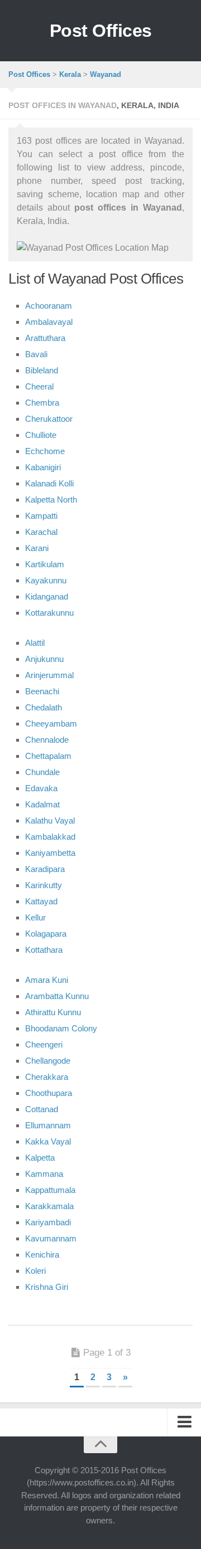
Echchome (45, 451)
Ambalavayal (49, 322)
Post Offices (101, 31)
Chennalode (47, 739)
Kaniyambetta (50, 853)
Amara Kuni (46, 980)
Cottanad (41, 1109)
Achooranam (48, 305)
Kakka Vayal (48, 1141)
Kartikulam (44, 564)
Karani (37, 548)
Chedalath (43, 707)
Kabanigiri (43, 467)
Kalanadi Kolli (49, 483)
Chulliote (40, 435)
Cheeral (39, 386)
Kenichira (42, 1254)
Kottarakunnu (49, 612)
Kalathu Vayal (50, 820)
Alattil (35, 642)
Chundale (42, 772)
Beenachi (42, 691)
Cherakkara (46, 1077)
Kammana (44, 1173)
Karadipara (45, 869)
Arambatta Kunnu (57, 996)
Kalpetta (40, 1157)
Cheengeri (44, 1044)
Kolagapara (45, 933)
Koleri (35, 1270)
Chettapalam (48, 756)
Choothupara (48, 1093)
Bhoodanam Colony (61, 1028)
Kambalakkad (50, 836)
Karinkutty (43, 885)
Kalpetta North (51, 499)
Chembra (42, 402)
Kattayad (41, 901)
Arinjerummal (49, 675)
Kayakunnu (45, 580)
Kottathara (44, 949)
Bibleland (41, 370)
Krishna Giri (46, 1287)
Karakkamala (49, 1206)
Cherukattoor (49, 418)
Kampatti (41, 515)
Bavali (36, 354)
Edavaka (41, 788)
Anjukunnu (44, 659)
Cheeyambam (51, 723)
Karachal (41, 532)
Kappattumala (50, 1190)
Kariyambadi (48, 1222)
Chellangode (47, 1060)
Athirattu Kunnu (53, 1012)
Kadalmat (42, 804)
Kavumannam (50, 1238)
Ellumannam (48, 1125)
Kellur (35, 917)
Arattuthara (45, 338)
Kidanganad (46, 596)
